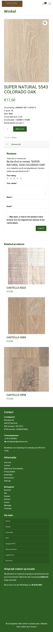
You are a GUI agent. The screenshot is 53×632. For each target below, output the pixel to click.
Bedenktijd (8, 475)
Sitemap (7, 481)
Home (7, 521)
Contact (7, 465)
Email (9, 206)
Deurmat (8, 561)
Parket (8, 527)
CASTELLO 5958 (16, 394)
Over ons (7, 462)
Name (10, 197)
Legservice (9, 555)
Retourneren (9, 478)
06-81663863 (12, 438)
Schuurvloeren (11, 549)
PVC (7, 538)
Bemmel (7, 490)
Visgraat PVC (10, 544)
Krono (14, 138)
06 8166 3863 (36, 585)
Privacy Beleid (9, 472)
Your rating (11, 176)
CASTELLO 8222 (16, 287)
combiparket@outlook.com (17, 442)
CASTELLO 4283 (16, 337)
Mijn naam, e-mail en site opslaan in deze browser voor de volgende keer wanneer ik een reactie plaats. (26, 220)
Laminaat (9, 532)
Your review (12, 183)
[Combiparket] (12, 4)
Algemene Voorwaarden (13, 469)
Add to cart (20, 129)
